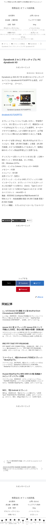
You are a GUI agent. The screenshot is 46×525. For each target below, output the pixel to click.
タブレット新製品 (19, 220)
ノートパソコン (34, 511)
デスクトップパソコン (12, 511)
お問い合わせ (34, 501)
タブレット (34, 514)
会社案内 (12, 501)
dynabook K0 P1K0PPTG (12, 115)
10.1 (30, 220)
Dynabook (7, 220)
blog (34, 508)
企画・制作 (12, 508)
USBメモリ (12, 514)
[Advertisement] (23, 250)
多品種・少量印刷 (12, 505)
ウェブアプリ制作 (34, 505)
